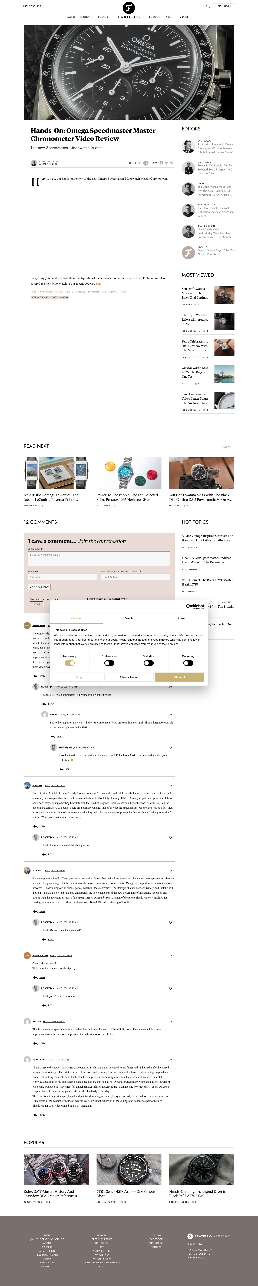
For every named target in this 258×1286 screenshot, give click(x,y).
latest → (228, 447)
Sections (86, 17)
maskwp (37, 785)
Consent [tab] (76, 618)
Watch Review (101, 1258)
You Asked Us (101, 1251)
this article (131, 278)
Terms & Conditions (200, 1253)
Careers (47, 1247)
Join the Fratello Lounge (47, 1239)
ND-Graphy (38, 625)
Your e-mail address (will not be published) (121, 571)
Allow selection (129, 677)
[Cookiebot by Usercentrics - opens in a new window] (188, 607)
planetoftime (40, 955)
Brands (103, 17)
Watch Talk (101, 1255)
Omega (64, 297)
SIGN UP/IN (224, 6)
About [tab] (182, 618)
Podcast (154, 17)
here (98, 283)
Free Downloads (47, 1255)
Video (54, 297)
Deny (78, 677)
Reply (42, 676)
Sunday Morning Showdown (101, 1262)
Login (37, 604)
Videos (184, 17)
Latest (71, 17)
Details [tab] (129, 618)
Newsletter (47, 1262)
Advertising (47, 1251)
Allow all (179, 677)
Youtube (156, 1247)
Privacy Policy (197, 1257)
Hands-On (101, 1243)
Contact (47, 1266)
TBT (102, 1247)
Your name (34, 571)
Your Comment (35, 549)
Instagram (156, 1243)
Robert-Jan (47, 687)
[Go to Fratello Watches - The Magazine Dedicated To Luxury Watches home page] (129, 3)
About (170, 17)
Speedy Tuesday (40, 297)
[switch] (109, 663)
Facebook (156, 1239)
